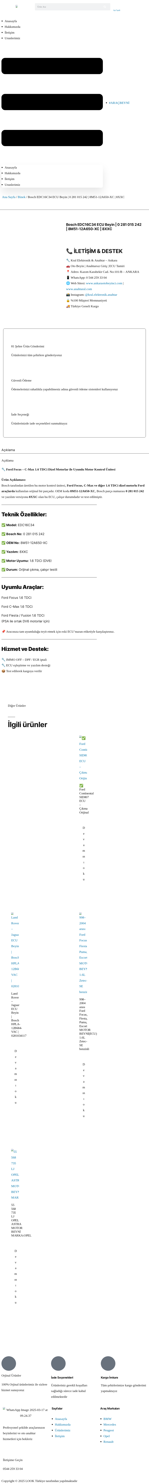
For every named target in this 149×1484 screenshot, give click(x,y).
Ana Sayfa (8, 197)
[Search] (104, 6)
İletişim (9, 33)
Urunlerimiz (12, 38)
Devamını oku (84, 853)
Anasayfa (11, 21)
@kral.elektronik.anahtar (101, 295)
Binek (21, 197)
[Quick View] (83, 820)
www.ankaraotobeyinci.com (104, 283)
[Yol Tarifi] (115, 5)
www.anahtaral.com (79, 289)
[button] (52, 103)
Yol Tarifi (116, 10)
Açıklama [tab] (8, 450)
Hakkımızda (12, 27)
